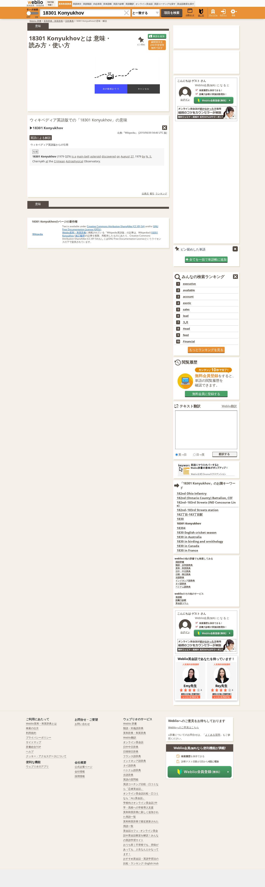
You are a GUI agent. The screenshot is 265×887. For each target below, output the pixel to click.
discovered (109, 156)
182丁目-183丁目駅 (190, 514)
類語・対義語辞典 (133, 728)
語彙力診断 (181, 600)
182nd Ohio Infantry (192, 493)
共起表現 (97, 3)
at (47, 161)
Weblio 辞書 (35, 20)
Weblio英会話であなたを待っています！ (206, 659)
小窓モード (190, 15)
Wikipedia (37, 234)
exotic (187, 303)
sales (186, 309)
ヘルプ (30, 751)
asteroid (95, 156)
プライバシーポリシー (38, 737)
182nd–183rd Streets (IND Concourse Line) (206, 504)
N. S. (149, 156)
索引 (152, 193)
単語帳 (179, 597)
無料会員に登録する (206, 394)
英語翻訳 (130, 3)
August (125, 156)
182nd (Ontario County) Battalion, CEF (205, 498)
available (189, 290)
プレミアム (213, 15)
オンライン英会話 (144, 3)
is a (74, 156)
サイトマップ (33, 742)
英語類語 (87, 3)
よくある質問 (212, 735)
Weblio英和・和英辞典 (74, 232)
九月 (185, 322)
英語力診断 (118, 3)
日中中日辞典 (130, 747)
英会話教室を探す (185, 3)
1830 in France (187, 550)
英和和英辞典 (65, 3)
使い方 (201, 15)
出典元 (145, 193)
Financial (189, 341)
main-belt (83, 156)
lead (186, 315)
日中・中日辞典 (183, 571)
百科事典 (69, 20)
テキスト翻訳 (190, 406)
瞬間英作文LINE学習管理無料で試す (157, 45)
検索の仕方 (32, 728)
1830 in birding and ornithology (200, 541)
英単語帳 (107, 3)
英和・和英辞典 (183, 568)
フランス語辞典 (132, 756)
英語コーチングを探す (165, 3)
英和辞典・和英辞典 (53, 20)
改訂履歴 (80, 235)
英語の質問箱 (130, 779)
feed (186, 335)
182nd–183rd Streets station (197, 510)
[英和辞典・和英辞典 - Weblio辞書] (35, 2)
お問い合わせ (82, 724)
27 (132, 156)
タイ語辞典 (181, 584)
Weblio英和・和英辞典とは (41, 723)
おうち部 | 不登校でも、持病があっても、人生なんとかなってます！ (140, 849)
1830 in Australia (189, 537)
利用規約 (31, 733)
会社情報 (80, 771)
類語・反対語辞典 (184, 565)
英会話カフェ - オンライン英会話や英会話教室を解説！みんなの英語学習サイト (140, 835)
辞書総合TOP (33, 747)
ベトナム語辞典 (183, 587)
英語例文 (77, 3)
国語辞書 (180, 562)
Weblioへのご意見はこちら (183, 727)
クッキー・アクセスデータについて (46, 756)
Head (186, 328)
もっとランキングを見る (206, 350)
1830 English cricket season (197, 532)
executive (189, 283)
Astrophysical (74, 161)
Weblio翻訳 (229, 406)
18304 (181, 528)
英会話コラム (182, 603)
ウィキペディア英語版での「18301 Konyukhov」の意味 (78, 120)
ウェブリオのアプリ (37, 766)
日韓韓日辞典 (130, 751)
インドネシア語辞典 (185, 580)
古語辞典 (180, 577)
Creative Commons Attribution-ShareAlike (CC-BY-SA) (116, 226)
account (188, 296)
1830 (180, 519)
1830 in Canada (188, 546)
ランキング (161, 193)
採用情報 (80, 776)
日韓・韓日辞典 (183, 574)
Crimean (59, 161)
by (143, 156)
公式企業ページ (83, 767)
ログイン (223, 15)
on (118, 156)
